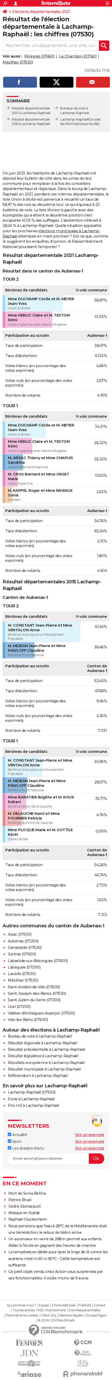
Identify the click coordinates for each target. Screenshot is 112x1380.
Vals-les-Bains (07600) (28, 1019)
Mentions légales (71, 1315)
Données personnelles (84, 1310)
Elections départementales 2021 (41, 11)
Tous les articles (23, 1310)
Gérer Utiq (48, 1315)
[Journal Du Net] (29, 1353)
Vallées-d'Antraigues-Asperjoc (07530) (41, 1013)
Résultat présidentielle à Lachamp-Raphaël (46, 1049)
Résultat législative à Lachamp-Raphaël (43, 1056)
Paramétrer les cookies (22, 1315)
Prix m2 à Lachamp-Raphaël (33, 1105)
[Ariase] (29, 1374)
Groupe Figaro (96, 1315)
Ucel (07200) (19, 1006)
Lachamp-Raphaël (74, 119)
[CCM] (82, 1343)
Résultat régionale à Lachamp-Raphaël (42, 1043)
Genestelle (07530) (24, 947)
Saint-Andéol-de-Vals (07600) (34, 987)
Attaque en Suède (24, 1212)
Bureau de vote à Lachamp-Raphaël (40, 1036)
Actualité (19, 1134)
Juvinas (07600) (22, 954)
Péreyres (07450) (39, 56)
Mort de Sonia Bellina (27, 1193)
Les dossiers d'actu (27, 1148)
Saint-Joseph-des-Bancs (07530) (37, 993)
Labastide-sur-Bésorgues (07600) (38, 960)
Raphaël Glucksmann (27, 1219)
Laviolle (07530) (21, 973)
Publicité (84, 1305)
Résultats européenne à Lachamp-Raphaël (46, 1062)
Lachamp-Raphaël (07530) (31, 1092)
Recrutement (56, 1310)
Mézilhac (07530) (18, 62)
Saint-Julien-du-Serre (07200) (34, 1000)
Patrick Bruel (20, 1199)
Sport (16, 1141)
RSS (40, 1310)
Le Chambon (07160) (77, 56)
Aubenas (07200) (23, 941)
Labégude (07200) (24, 967)
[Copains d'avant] (29, 1363)
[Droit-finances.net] (82, 1353)
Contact (99, 1305)
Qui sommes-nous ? (21, 1305)
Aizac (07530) (20, 934)
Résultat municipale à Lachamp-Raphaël (44, 1069)
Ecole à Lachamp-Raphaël (31, 1099)
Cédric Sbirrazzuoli (24, 1206)
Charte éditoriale (64, 1305)
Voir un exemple (89, 1134)
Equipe (44, 1305)
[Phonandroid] (82, 1374)
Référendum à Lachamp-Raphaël (38, 1075)
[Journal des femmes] (29, 1343)
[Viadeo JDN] (82, 1363)
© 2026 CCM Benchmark (56, 1320)
